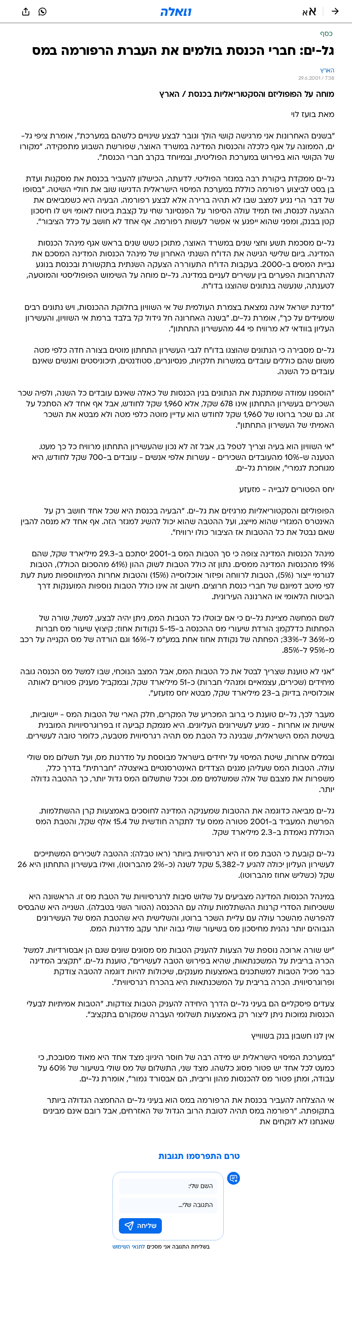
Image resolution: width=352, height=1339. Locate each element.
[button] (309, 11)
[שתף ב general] (25, 11)
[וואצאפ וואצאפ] (42, 11)
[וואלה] (176, 11)
